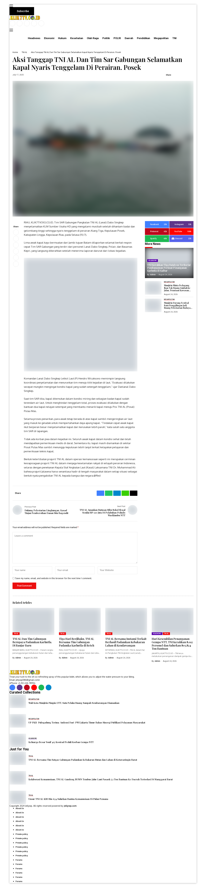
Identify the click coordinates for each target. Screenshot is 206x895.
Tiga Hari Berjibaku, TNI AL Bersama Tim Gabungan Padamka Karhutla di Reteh (76, 642)
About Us (20, 808)
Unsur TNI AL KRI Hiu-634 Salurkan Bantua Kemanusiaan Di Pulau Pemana (68, 799)
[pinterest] (34, 23)
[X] (19, 23)
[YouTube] (41, 23)
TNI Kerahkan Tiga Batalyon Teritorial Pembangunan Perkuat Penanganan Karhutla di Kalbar (169, 267)
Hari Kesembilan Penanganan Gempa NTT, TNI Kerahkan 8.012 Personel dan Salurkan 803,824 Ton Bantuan (172, 643)
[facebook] (12, 23)
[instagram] (27, 23)
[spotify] (41, 687)
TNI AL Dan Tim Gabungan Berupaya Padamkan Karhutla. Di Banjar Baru (32, 642)
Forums (19, 860)
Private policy (22, 834)
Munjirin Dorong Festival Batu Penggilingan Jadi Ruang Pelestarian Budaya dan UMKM (177, 305)
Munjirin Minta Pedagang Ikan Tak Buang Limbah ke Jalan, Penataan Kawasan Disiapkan (177, 288)
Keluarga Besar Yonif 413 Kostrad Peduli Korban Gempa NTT (61, 742)
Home (15, 52)
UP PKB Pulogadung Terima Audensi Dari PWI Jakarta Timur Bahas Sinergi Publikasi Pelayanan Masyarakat (87, 722)
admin (153, 275)
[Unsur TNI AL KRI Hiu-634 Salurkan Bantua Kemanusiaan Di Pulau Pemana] (18, 797)
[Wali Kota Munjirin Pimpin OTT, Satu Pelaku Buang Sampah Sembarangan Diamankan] (18, 701)
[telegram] (48, 687)
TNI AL (24, 52)
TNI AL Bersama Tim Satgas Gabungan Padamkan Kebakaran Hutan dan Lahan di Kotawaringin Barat (83, 759)
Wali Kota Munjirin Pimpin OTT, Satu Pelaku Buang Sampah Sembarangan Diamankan (74, 703)
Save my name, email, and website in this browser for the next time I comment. (53, 578)
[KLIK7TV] (25, 672)
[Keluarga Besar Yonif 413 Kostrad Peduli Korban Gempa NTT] (18, 740)
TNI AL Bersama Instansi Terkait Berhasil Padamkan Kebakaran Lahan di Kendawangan (125, 642)
